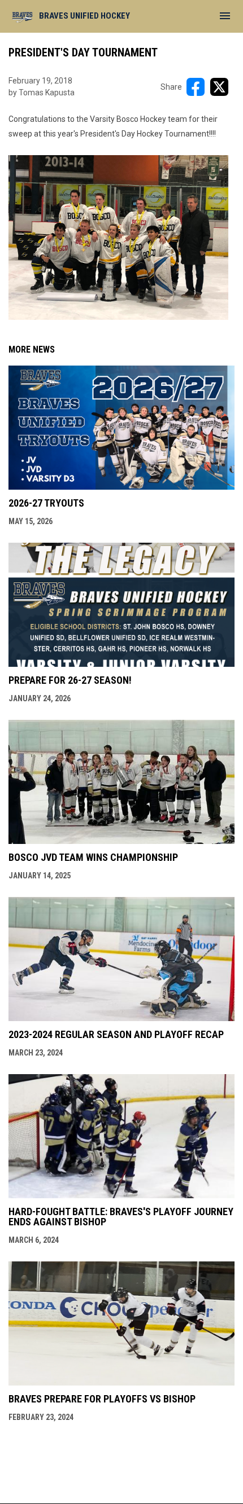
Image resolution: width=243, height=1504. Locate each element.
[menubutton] (225, 16)
